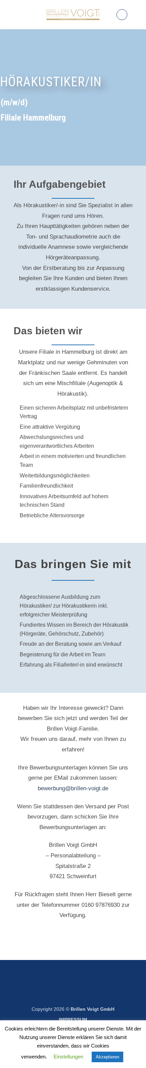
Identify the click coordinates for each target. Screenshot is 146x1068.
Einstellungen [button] (68, 1056)
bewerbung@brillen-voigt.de (73, 788)
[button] (137, 14)
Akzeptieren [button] (107, 1056)
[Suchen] (121, 14)
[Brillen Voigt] (73, 14)
